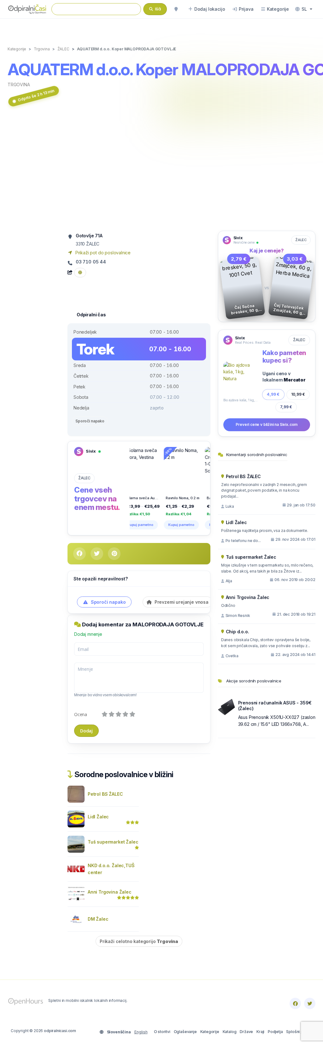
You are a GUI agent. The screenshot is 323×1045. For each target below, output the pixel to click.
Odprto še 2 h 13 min (36, 95)
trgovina (19, 84)
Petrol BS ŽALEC (105, 794)
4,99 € (273, 394)
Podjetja (275, 1031)
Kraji (260, 1031)
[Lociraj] (176, 9)
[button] (303, 9)
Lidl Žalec (98, 816)
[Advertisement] (161, 171)
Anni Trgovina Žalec (110, 892)
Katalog (230, 1031)
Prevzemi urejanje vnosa (180, 602)
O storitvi (162, 1031)
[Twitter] (309, 1003)
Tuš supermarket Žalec (113, 841)
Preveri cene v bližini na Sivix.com (266, 424)
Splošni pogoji (299, 1031)
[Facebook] (295, 1003)
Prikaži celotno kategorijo (139, 941)
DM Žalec (98, 919)
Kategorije (209, 1031)
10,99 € (298, 394)
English (141, 1032)
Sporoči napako (89, 421)
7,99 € (286, 406)
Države (246, 1031)
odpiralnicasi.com (60, 1030)
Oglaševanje (185, 1031)
